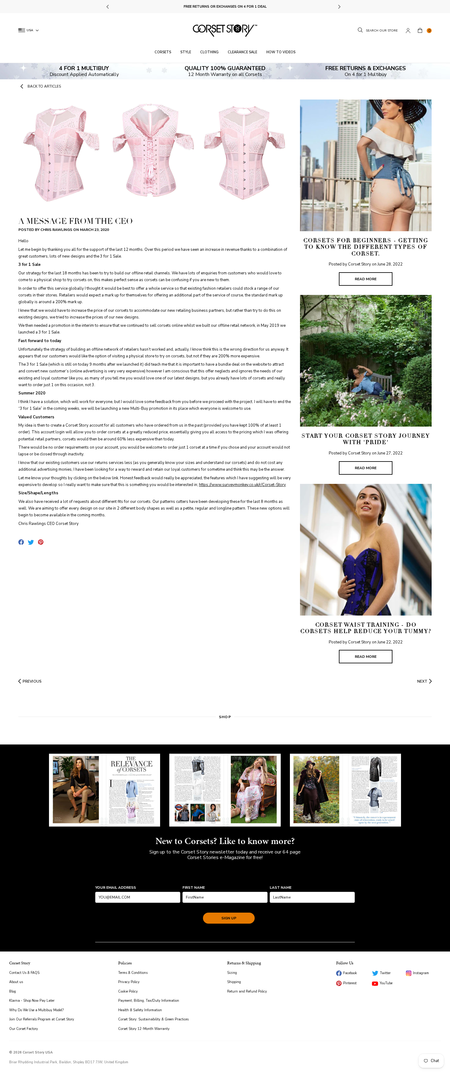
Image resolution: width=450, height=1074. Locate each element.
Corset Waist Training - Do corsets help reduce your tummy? (365, 628)
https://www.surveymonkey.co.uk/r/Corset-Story (242, 485)
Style (185, 52)
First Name (193, 887)
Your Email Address (115, 887)
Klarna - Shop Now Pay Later (31, 1000)
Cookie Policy (128, 991)
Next (339, 6)
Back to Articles (44, 86)
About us (16, 982)
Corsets (163, 52)
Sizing (232, 972)
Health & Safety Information (140, 1010)
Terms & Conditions (133, 972)
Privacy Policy (129, 982)
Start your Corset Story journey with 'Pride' (366, 439)
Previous (108, 6)
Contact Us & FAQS (24, 972)
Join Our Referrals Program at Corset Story (41, 1019)
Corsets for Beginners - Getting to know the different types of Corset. (365, 247)
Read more (366, 279)
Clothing (209, 52)
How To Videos (280, 52)
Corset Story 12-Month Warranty (144, 1029)
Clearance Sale (242, 52)
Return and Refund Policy (247, 991)
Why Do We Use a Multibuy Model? (36, 1010)
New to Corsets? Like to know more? (225, 841)
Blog (12, 991)
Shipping (234, 982)
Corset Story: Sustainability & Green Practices (153, 1019)
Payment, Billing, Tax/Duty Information (148, 1000)
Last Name (280, 887)
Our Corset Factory (23, 1029)
